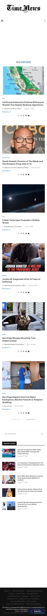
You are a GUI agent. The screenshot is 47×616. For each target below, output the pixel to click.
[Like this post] (18, 116)
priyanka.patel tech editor (13, 226)
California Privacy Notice (34, 591)
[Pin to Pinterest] (26, 116)
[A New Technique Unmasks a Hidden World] (23, 198)
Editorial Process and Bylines (29, 599)
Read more (6, 112)
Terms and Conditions (33, 604)
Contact (11, 593)
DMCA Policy (35, 596)
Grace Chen (8, 406)
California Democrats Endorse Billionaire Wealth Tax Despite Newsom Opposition (23, 103)
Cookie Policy (20, 593)
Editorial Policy (12, 599)
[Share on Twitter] (23, 116)
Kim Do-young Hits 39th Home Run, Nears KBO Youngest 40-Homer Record (29, 452)
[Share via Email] (28, 116)
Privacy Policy (31, 601)
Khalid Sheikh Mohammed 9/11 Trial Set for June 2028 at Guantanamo (29, 504)
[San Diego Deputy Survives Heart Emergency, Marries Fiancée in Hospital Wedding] (23, 375)
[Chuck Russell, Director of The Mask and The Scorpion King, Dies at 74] (23, 139)
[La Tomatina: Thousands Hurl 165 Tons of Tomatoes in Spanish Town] (8, 466)
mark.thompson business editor (15, 285)
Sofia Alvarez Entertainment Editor (16, 167)
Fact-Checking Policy (18, 601)
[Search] (45, 21)
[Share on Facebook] (21, 116)
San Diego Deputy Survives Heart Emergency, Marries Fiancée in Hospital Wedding (22, 400)
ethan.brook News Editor (12, 109)
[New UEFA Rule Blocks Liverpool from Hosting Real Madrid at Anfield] (8, 479)
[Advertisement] (23, 42)
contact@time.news (26, 611)
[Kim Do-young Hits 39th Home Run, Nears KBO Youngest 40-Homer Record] (8, 453)
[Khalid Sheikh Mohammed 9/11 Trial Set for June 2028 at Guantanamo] (8, 505)
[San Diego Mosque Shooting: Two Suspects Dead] (23, 316)
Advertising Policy (18, 591)
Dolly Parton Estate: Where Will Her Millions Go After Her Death (29, 490)
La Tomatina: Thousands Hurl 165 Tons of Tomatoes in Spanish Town (30, 464)
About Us (7, 591)
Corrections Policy (13, 596)
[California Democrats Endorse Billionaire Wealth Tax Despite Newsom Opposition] (23, 80)
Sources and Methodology (15, 604)
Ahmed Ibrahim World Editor (14, 344)
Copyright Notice (32, 593)
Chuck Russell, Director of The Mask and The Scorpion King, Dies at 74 (22, 162)
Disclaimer (25, 596)
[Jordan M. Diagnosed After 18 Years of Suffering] (23, 257)
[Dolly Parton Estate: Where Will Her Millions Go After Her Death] (8, 492)
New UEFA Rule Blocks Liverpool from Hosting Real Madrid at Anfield (30, 478)
